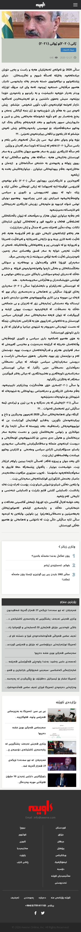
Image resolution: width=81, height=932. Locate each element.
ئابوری (23, 842)
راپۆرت (23, 855)
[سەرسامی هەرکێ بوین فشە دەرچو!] (62, 731)
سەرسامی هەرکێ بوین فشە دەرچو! (55, 653)
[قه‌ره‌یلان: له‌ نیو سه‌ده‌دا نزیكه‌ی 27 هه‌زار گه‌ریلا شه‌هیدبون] (62, 764)
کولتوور (22, 835)
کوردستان (61, 828)
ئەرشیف (15, 898)
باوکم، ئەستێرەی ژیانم (57, 565)
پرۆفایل (60, 848)
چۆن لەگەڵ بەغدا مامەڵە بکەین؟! (51, 556)
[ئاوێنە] (40, 807)
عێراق (61, 835)
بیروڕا (22, 828)
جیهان (60, 842)
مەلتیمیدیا (22, 848)
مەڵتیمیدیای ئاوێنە (60, 876)
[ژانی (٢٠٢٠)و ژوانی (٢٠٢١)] (40, 24)
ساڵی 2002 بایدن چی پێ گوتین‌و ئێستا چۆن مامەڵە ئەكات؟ (40, 577)
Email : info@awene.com (40, 817)
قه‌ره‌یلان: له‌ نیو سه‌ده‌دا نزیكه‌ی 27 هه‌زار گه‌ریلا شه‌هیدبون (41, 610)
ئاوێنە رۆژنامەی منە (60, 898)
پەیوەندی (29, 898)
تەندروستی (61, 883)
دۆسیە (60, 869)
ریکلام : (39, 906)
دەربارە (42, 898)
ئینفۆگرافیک (61, 862)
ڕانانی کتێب (22, 862)
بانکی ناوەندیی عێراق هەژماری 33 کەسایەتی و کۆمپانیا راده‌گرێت (38, 627)
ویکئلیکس (60, 855)
